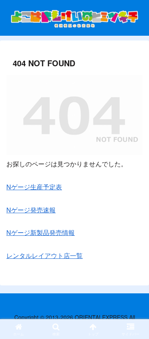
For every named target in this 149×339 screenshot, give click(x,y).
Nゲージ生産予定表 (34, 186)
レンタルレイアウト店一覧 (44, 255)
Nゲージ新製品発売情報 (40, 232)
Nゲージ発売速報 (31, 209)
